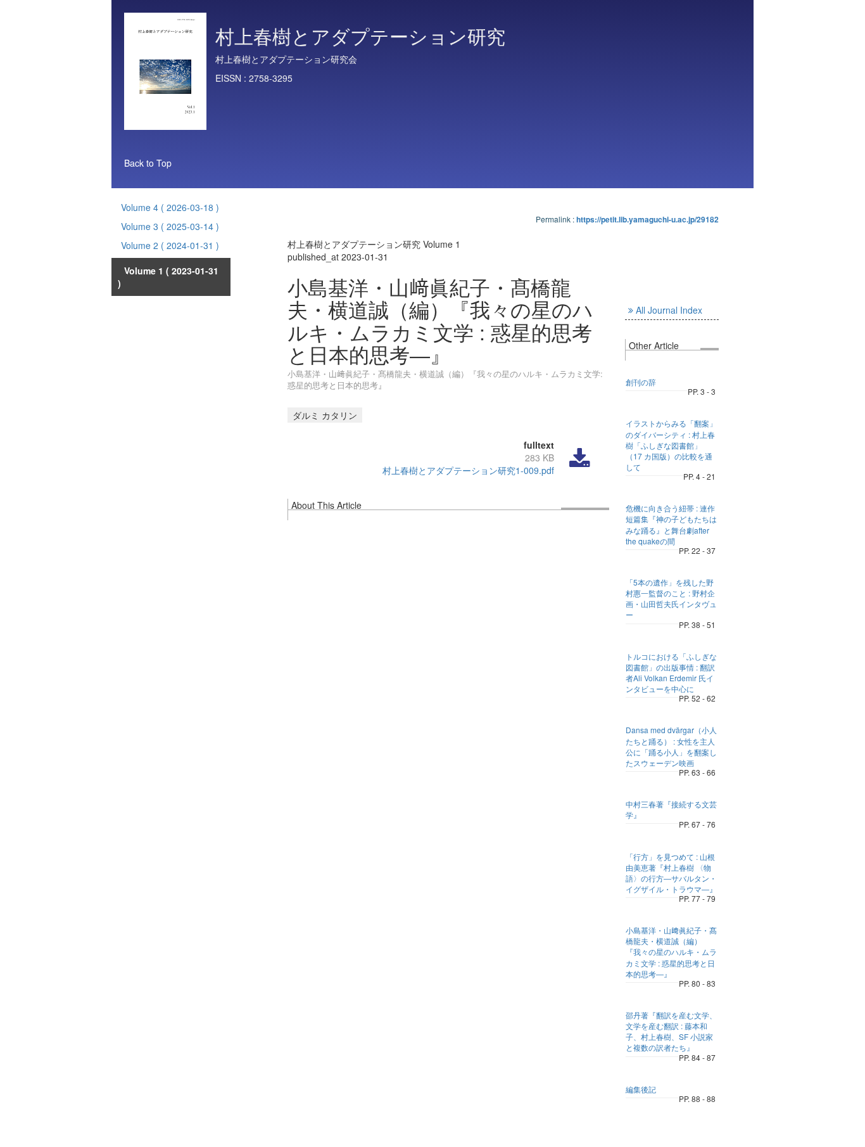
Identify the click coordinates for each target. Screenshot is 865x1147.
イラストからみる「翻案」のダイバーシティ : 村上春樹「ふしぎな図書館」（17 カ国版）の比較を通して (671, 445)
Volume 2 (170, 245)
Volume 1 (168, 277)
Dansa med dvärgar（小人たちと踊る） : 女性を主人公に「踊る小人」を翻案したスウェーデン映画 (671, 745)
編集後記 (641, 1089)
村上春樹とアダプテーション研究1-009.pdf (468, 470)
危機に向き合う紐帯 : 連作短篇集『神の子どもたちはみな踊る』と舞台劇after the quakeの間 (671, 524)
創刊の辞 (641, 381)
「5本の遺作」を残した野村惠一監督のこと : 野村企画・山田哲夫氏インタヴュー (671, 598)
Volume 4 (170, 207)
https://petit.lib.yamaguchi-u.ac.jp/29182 (647, 219)
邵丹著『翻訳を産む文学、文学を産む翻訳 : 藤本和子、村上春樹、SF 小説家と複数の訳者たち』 (671, 1031)
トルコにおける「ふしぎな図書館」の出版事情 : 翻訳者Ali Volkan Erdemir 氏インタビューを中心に (671, 672)
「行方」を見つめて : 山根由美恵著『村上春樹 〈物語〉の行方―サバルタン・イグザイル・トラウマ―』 (671, 872)
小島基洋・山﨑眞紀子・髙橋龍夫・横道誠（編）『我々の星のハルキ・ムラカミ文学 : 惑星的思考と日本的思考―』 (671, 952)
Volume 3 (170, 226)
